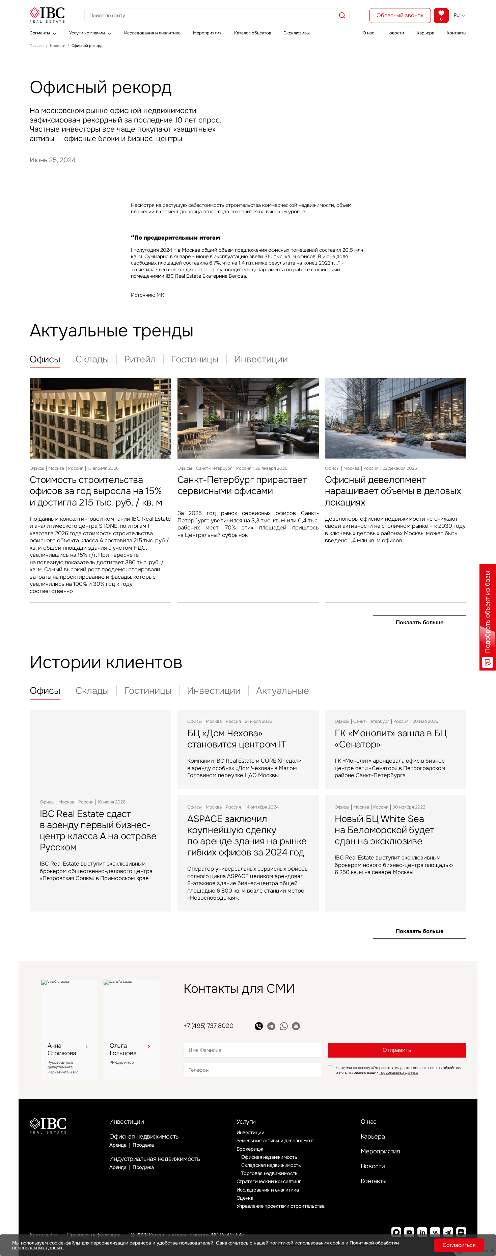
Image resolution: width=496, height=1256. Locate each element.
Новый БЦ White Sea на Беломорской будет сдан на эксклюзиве (384, 830)
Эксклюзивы (296, 33)
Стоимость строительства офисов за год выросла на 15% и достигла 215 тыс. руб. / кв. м (96, 491)
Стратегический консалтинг (269, 1181)
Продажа (143, 1145)
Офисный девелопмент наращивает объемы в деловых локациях (393, 491)
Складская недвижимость (271, 1165)
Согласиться (459, 1245)
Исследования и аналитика (152, 33)
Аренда (117, 1145)
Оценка (245, 1198)
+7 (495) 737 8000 (208, 1026)
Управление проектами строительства (281, 1206)
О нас (368, 33)
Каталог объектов (252, 33)
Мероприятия (207, 33)
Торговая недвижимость (269, 1173)
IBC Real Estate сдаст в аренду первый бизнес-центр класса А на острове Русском (98, 830)
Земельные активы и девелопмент (275, 1141)
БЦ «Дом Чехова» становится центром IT (236, 738)
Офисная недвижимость (144, 1136)
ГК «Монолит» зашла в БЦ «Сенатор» (391, 738)
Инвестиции (126, 1122)
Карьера (425, 33)
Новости (395, 33)
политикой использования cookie (307, 1243)
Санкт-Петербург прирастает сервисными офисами (242, 485)
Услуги (246, 1121)
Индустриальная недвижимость (154, 1159)
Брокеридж (250, 1149)
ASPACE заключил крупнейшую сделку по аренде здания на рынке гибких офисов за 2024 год (247, 835)
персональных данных (399, 1072)
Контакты (456, 33)
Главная (37, 46)
